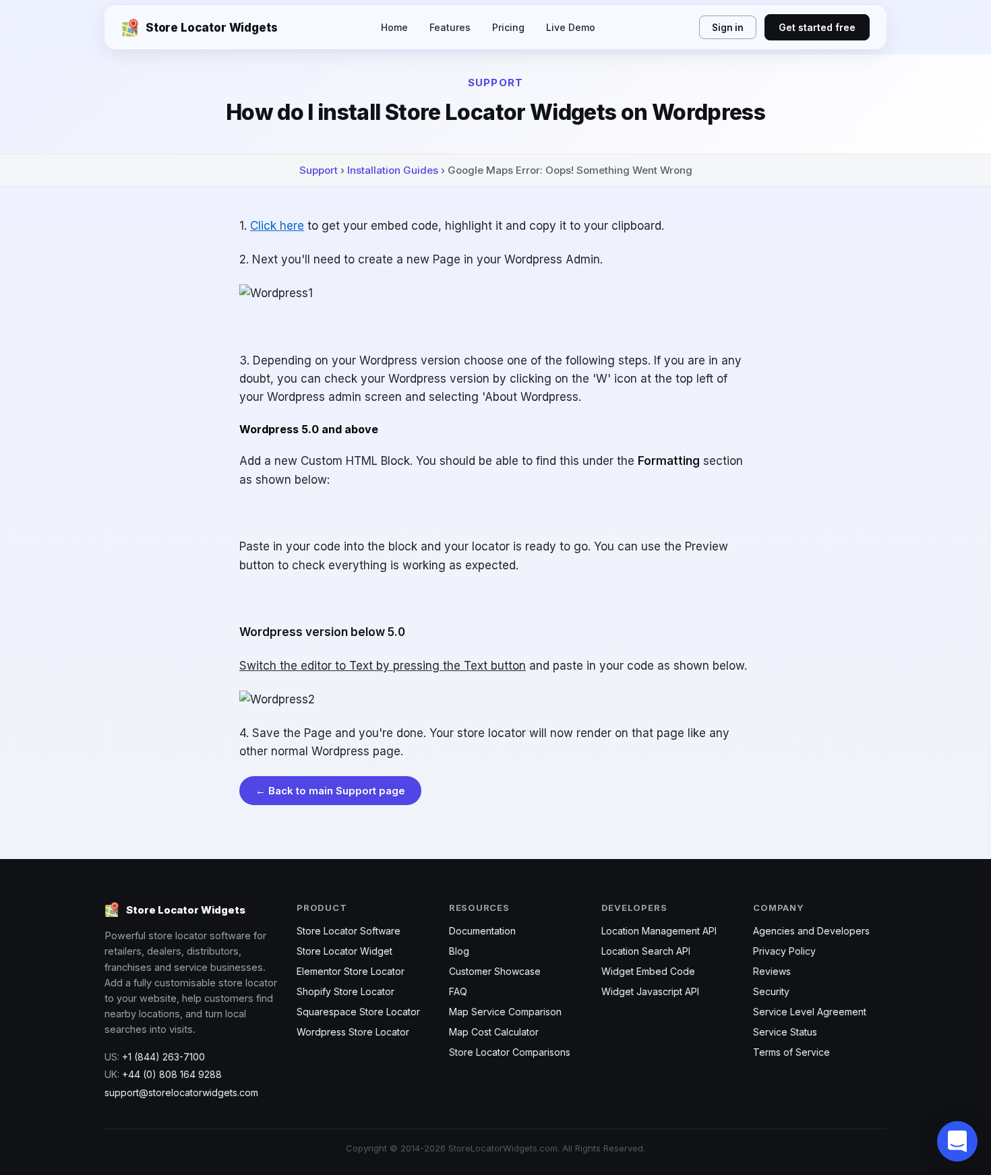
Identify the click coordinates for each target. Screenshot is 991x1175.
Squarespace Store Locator (358, 1011)
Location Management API (659, 930)
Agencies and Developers (811, 930)
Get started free (817, 27)
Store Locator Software (348, 930)
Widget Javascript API (650, 991)
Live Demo (570, 27)
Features (450, 27)
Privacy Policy (784, 951)
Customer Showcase (495, 971)
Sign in (728, 27)
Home (394, 27)
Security (771, 991)
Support (318, 170)
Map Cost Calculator (494, 1032)
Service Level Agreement (809, 1011)
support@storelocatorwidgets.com (181, 1092)
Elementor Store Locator (350, 971)
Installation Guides (392, 170)
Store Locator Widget (344, 951)
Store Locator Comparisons (509, 1052)
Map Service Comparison (505, 1011)
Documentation (482, 930)
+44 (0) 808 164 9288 (172, 1074)
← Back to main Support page (330, 790)
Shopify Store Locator (345, 991)
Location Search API (645, 951)
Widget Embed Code (648, 971)
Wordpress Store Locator (353, 1032)
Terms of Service (791, 1052)
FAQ (458, 991)
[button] (957, 1141)
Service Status (785, 1032)
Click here (277, 225)
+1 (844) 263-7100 (163, 1056)
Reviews (772, 971)
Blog (459, 951)
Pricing (508, 27)
